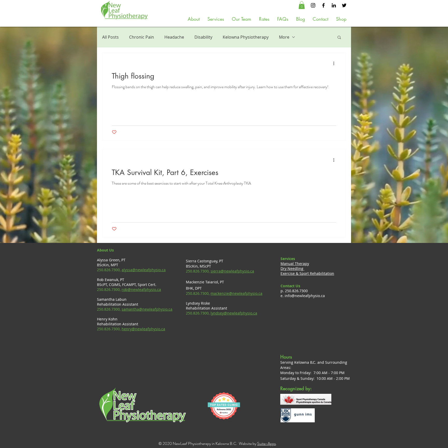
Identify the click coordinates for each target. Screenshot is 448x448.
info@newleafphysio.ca (305, 295)
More (284, 37)
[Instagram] (313, 5)
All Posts (110, 37)
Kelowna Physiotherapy (246, 37)
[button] (301, 5)
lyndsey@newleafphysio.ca (234, 313)
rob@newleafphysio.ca (141, 289)
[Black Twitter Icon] (344, 5)
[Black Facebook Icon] (323, 5)
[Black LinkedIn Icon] (334, 5)
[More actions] (335, 63)
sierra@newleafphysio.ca (232, 271)
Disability (203, 37)
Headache (174, 37)
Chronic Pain (141, 37)
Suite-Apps (266, 443)
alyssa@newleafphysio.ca (144, 269)
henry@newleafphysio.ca (143, 328)
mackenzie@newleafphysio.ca (236, 293)
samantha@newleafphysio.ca (147, 309)
